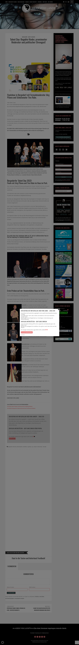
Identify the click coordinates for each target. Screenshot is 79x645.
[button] (2, 642)
